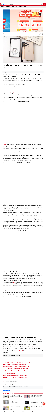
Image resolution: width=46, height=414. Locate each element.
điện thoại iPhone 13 (14, 92)
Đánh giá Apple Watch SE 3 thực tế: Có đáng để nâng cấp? (15, 364)
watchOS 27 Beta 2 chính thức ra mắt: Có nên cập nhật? (14, 373)
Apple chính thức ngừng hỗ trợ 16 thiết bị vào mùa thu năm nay (16, 377)
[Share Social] (42, 34)
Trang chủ (2, 6)
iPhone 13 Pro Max (13, 381)
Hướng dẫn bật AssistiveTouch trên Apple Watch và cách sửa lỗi (16, 375)
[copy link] (40, 34)
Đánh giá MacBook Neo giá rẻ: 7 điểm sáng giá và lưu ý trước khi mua (16, 408)
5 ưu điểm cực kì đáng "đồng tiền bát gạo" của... (19, 6)
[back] (3, 34)
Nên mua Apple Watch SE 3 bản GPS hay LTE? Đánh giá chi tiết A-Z (17, 366)
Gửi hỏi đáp (6, 390)
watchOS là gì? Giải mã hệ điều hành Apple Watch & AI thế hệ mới (16, 371)
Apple (5, 144)
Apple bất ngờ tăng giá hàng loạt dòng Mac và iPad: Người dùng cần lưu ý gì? (18, 370)
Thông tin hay (7, 6)
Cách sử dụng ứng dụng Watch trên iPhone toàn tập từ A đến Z (16, 368)
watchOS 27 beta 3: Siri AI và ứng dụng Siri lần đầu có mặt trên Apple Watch (18, 362)
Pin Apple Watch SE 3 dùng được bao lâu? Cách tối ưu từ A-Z (15, 360)
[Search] (41, 4)
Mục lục (5, 72)
